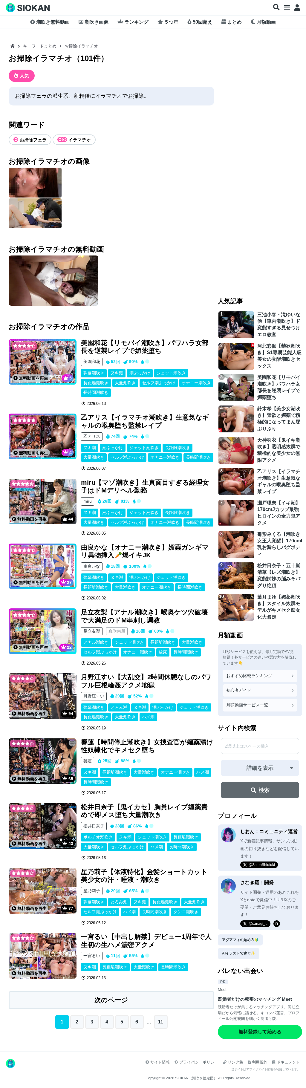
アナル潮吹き (95, 642)
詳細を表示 (260, 768)
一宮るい (91, 955)
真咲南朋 (116, 631)
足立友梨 (91, 631)
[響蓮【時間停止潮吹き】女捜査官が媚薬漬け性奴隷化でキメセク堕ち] (42, 761)
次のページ (111, 1000)
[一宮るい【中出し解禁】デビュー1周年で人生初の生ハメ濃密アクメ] (42, 956)
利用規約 (259, 1062)
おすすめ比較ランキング (249, 675)
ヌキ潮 (117, 373)
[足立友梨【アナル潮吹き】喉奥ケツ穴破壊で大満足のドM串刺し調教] (42, 631)
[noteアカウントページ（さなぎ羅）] (276, 923)
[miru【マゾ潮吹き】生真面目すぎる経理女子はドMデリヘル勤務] (42, 501)
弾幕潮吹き (93, 373)
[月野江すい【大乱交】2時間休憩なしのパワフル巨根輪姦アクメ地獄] (42, 696)
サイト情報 (160, 1062)
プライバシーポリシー (198, 1062)
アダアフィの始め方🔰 (240, 940)
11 (160, 1021)
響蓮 (87, 760)
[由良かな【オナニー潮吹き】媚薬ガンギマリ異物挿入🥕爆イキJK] (42, 566)
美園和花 (91, 361)
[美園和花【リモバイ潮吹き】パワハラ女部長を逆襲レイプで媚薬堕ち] (42, 362)
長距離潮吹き (95, 382)
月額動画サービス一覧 (247, 705)
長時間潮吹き (95, 392)
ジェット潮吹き (171, 373)
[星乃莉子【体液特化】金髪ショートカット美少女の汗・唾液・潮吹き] (42, 891)
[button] (276, 7)
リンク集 (235, 1062)
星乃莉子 (91, 890)
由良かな (91, 566)
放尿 (163, 652)
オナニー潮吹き (196, 382)
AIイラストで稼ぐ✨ (238, 953)
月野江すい (93, 696)
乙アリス (91, 436)
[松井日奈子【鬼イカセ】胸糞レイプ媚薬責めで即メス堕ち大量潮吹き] (42, 826)
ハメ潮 (148, 716)
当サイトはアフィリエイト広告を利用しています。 (265, 1069)
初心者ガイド (238, 690)
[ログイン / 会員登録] (297, 7)
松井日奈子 (93, 826)
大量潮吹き (125, 382)
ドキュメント (288, 1062)
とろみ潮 (119, 707)
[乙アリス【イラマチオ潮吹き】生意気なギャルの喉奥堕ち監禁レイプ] (42, 436)
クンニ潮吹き (185, 911)
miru (87, 501)
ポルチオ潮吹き (98, 837)
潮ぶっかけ (139, 373)
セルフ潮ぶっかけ (158, 382)
